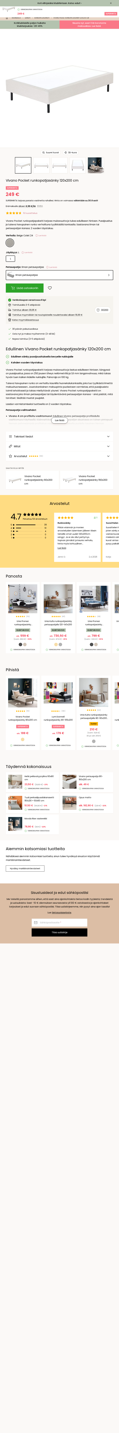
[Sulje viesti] (111, 3)
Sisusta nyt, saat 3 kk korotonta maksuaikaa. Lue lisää (89, 24)
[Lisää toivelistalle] (49, 288)
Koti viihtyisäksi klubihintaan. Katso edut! (59, 3)
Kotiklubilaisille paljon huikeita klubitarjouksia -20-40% (30, 24)
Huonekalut (16, 18)
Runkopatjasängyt (42, 18)
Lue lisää (62, 548)
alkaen (27, 206)
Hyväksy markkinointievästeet (25, 868)
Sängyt (28, 18)
